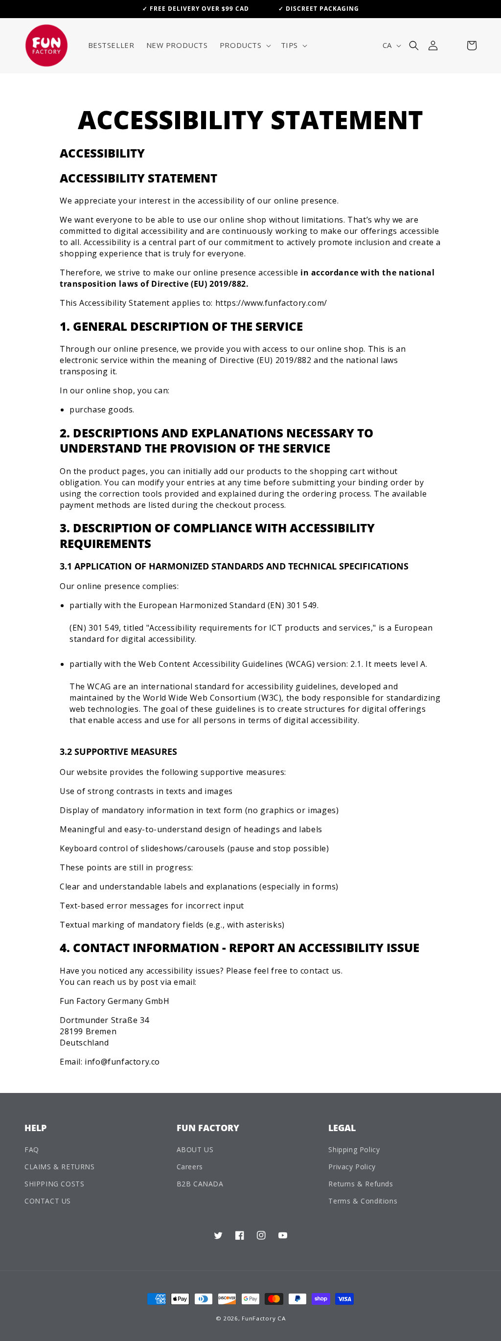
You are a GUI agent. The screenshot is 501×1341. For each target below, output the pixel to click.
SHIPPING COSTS (54, 1183)
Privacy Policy (351, 1166)
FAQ (31, 1149)
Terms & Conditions (362, 1200)
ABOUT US (195, 1149)
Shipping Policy (354, 1149)
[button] (244, 45)
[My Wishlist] (452, 45)
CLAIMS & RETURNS (59, 1166)
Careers (190, 1166)
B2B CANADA (200, 1183)
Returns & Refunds (360, 1183)
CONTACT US (47, 1200)
